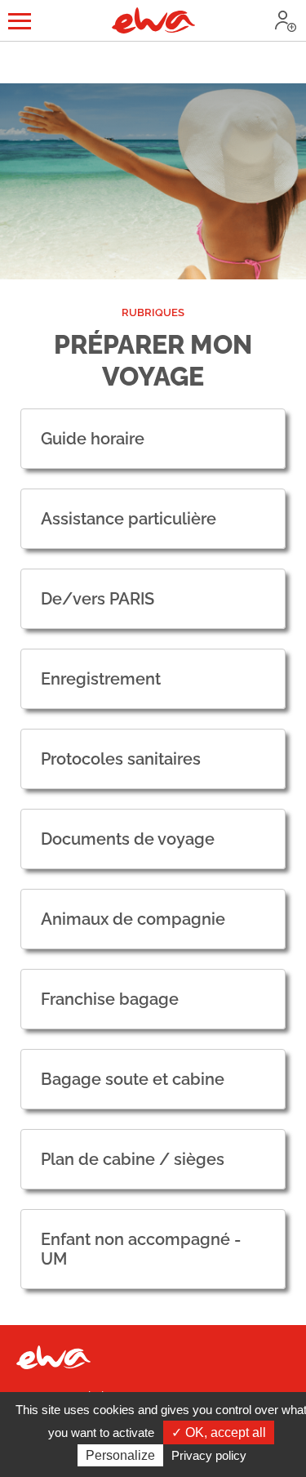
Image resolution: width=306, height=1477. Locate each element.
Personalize (120, 1455)
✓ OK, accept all (218, 1432)
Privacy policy (208, 1455)
